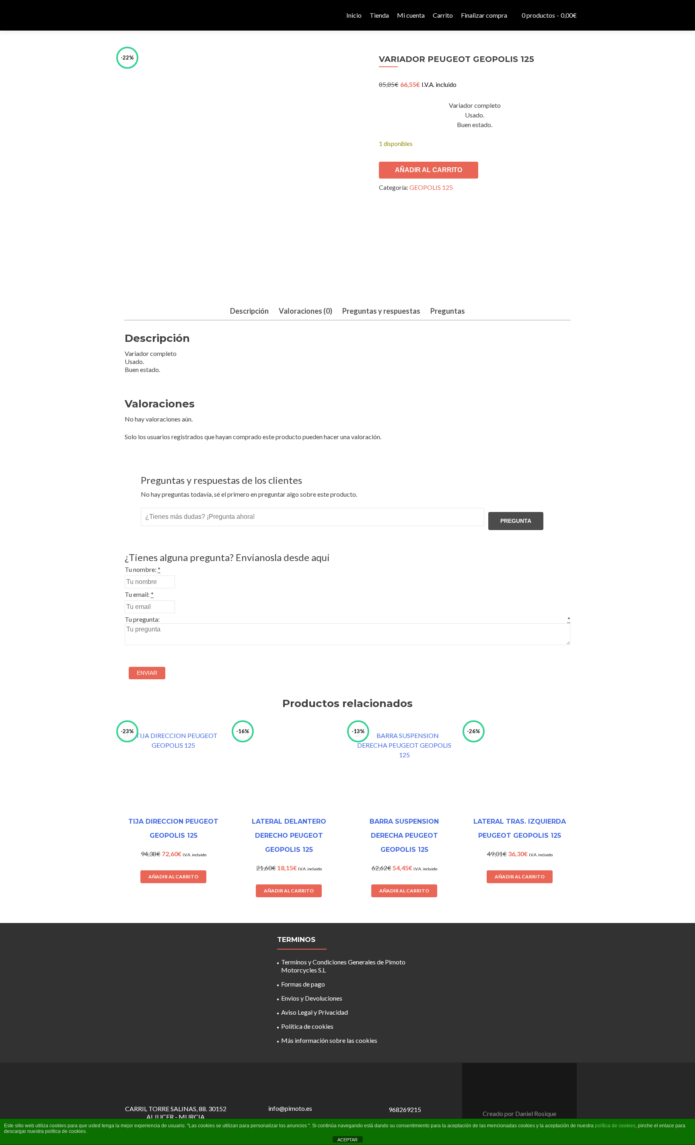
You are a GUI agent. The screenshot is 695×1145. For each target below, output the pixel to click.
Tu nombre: (140, 569)
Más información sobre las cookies (329, 1040)
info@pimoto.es (290, 1108)
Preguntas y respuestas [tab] (381, 310)
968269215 (405, 1109)
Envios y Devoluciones (311, 998)
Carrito (443, 15)
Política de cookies (307, 1026)
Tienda (379, 15)
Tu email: (137, 594)
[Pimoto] (138, 15)
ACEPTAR (347, 1139)
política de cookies (615, 1126)
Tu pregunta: (142, 619)
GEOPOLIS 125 (431, 187)
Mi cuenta (411, 15)
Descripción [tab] (249, 310)
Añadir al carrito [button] (173, 877)
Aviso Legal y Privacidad (314, 1012)
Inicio (354, 15)
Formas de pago (303, 984)
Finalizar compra (484, 15)
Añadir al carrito (428, 170)
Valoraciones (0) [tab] (305, 310)
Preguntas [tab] (447, 310)
